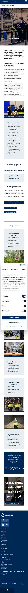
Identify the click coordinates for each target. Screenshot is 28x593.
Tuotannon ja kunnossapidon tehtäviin (14, 202)
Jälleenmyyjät (4, 567)
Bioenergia (3, 550)
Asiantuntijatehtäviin (10, 207)
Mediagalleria (4, 532)
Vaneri (2, 561)
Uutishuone (3, 531)
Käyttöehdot (14, 583)
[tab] (14, 177)
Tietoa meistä (5, 5)
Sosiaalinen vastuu (11, 155)
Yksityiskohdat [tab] (14, 269)
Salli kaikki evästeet (14, 317)
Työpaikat (3, 534)
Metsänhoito (4, 548)
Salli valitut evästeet (14, 322)
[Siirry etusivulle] (4, 2)
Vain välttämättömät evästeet (14, 326)
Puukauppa (3, 547)
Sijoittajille (3, 537)
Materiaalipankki (4, 565)
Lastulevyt (3, 562)
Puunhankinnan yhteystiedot (7, 554)
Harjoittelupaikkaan (10, 212)
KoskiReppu (3, 551)
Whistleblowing (4, 541)
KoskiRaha (3, 553)
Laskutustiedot (4, 540)
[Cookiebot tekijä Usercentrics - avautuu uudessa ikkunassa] (19, 265)
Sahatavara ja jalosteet (6, 559)
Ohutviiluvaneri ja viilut (6, 564)
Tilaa (4, 574)
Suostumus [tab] (5, 269)
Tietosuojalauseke (6, 583)
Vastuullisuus (4, 535)
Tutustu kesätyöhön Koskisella (14, 503)
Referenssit (3, 568)
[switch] (24, 301)
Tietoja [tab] (23, 269)
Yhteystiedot (3, 538)
